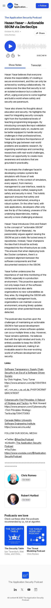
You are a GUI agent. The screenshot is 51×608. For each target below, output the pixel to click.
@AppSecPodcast (24, 439)
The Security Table (14, 548)
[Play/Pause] (10, 46)
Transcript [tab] (36, 65)
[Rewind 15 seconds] (8, 56)
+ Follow (42, 5)
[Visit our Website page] (35, 589)
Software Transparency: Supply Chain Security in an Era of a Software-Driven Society (25, 372)
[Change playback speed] (19, 56)
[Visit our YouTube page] (28, 589)
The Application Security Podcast (20, 5)
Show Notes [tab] (15, 65)
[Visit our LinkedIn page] (15, 589)
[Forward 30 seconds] (13, 56)
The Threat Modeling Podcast (36, 549)
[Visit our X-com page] (22, 589)
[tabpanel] (25, 272)
